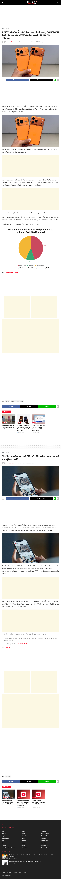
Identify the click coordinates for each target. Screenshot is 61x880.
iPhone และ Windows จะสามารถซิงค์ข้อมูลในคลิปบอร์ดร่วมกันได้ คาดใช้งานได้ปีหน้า (38, 428)
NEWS (37, 42)
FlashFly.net (7, 875)
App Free (5, 797)
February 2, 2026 (21, 644)
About (3, 872)
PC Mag (8, 648)
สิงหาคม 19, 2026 (6, 805)
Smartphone (42, 42)
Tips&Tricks (44, 843)
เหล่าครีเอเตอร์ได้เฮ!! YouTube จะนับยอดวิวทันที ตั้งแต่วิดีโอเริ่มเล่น (8, 802)
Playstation (25, 847)
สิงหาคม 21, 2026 (21, 432)
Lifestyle (24, 836)
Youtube (8, 776)
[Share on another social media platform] (58, 80)
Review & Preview (46, 836)
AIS (3, 831)
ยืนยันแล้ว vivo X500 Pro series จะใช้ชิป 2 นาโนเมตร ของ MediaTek (25, 861)
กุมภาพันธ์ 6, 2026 (21, 42)
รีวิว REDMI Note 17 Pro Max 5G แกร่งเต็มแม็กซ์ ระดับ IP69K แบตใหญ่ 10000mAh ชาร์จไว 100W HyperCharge (31, 855)
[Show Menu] (2, 2)
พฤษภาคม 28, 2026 (36, 807)
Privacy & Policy (17, 872)
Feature (4, 845)
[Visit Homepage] (30, 2)
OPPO (23, 845)
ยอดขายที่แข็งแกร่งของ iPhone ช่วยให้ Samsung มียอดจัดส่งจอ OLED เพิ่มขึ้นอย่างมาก (23, 428)
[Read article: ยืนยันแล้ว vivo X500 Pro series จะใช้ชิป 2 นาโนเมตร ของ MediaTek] (5, 863)
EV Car (3, 843)
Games (23, 831)
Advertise (9, 872)
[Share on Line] (55, 80)
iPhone (33, 42)
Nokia (23, 843)
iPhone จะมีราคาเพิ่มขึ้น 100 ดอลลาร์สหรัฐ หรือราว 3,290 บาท (8, 427)
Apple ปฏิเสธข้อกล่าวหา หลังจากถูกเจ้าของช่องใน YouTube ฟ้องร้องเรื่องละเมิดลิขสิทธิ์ (23, 803)
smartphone (20, 401)
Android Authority (12, 273)
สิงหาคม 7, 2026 (35, 432)
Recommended (45, 833)
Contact (25, 872)
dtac (3, 840)
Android (7, 28)
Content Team (10, 42)
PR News (43, 831)
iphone (13, 401)
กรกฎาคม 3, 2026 (21, 807)
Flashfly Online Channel (8, 847)
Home (3, 28)
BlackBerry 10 (5, 838)
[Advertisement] (30, 166)
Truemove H (44, 845)
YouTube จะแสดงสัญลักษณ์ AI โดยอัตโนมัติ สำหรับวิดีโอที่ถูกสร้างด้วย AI (38, 803)
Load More (31, 438)
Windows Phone (45, 847)
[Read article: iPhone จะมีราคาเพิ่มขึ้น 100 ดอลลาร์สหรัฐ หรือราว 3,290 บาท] (8, 419)
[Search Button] (58, 2)
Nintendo (24, 840)
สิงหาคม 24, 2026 (6, 430)
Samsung (43, 838)
